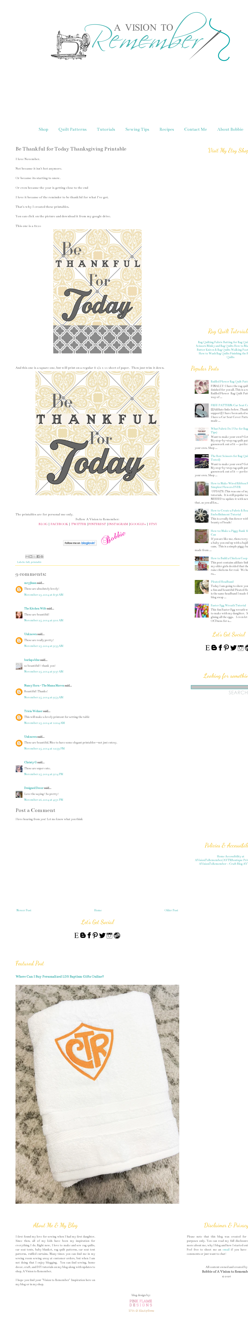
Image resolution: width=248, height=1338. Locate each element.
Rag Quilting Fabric (210, 342)
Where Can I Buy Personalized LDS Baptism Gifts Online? (60, 977)
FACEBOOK (59, 524)
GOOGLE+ (138, 524)
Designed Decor (34, 788)
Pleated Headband (222, 581)
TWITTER (78, 524)
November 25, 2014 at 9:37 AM (43, 671)
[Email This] (27, 556)
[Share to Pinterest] (42, 556)
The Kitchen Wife (35, 608)
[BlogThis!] (31, 556)
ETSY (153, 524)
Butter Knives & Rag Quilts (213, 349)
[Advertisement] (219, 770)
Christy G (30, 762)
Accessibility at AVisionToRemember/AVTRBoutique (219, 858)
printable (36, 562)
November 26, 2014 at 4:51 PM (43, 799)
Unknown (30, 634)
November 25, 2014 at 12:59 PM (44, 748)
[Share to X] (34, 556)
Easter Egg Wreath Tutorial (228, 605)
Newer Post (23, 910)
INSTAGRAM (118, 524)
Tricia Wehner (33, 711)
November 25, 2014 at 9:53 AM (43, 697)
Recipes (166, 129)
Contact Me (195, 129)
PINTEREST (97, 524)
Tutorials (106, 129)
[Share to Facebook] (38, 556)
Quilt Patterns (73, 129)
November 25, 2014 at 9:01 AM (43, 620)
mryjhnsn (30, 583)
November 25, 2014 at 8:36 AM (43, 594)
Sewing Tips (137, 129)
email (226, 1249)
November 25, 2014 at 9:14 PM (43, 774)
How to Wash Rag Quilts (214, 353)
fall (27, 562)
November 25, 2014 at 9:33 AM (43, 646)
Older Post (171, 910)
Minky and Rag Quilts (220, 346)
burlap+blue (32, 660)
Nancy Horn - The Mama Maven (44, 685)
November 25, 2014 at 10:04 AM (44, 723)
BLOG (43, 524)
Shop (43, 129)
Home (98, 910)
